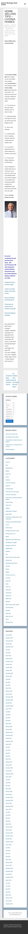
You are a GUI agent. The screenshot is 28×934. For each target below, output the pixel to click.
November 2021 (9, 640)
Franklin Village (9, 502)
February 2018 (9, 726)
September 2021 (9, 646)
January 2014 (9, 865)
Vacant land (8, 595)
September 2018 (9, 706)
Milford (7, 536)
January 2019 (9, 694)
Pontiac (7, 569)
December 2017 (9, 732)
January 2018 (9, 729)
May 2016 (8, 785)
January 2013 (9, 900)
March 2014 (8, 859)
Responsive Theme (17, 926)
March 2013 (8, 895)
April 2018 (8, 720)
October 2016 (9, 770)
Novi (7, 554)
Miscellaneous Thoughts (11, 542)
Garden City (8, 505)
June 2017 (8, 750)
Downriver (8, 485)
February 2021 (9, 658)
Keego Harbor (9, 514)
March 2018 (8, 723)
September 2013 (9, 877)
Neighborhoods (9, 548)
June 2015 (8, 815)
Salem (7, 584)
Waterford (8, 601)
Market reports (9, 527)
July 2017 (8, 747)
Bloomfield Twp (9, 468)
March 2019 (8, 688)
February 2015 (9, 827)
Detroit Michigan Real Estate (9, 3)
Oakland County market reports (13, 557)
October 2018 (9, 703)
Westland (8, 610)
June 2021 (8, 652)
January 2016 (9, 794)
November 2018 (9, 700)
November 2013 (9, 871)
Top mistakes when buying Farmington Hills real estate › (15, 380)
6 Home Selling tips (10, 449)
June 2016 (8, 782)
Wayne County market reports (12, 604)
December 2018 (9, 697)
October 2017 (9, 738)
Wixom (7, 619)
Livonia (6, 30)
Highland (8, 508)
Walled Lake (8, 598)
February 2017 (9, 762)
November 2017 (9, 735)
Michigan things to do (10, 533)
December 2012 (9, 903)
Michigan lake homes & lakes (12, 530)
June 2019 (8, 679)
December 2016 (9, 767)
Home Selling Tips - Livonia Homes (10, 34)
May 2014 (8, 853)
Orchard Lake (9, 560)
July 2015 (8, 812)
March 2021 (8, 655)
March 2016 (8, 788)
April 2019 (8, 685)
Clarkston (8, 479)
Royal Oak (8, 581)
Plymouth (8, 566)
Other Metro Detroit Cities (11, 563)
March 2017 (8, 759)
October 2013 (9, 874)
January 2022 (9, 635)
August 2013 (8, 880)
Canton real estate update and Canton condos (10, 291)
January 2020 (9, 670)
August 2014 (8, 844)
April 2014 (8, 856)
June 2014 (8, 850)
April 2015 (8, 821)
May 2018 (8, 717)
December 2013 (9, 868)
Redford (7, 572)
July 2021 (8, 649)
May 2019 (8, 682)
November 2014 (9, 835)
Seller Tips (12, 30)
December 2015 (9, 797)
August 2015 (8, 809)
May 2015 (8, 818)
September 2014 (9, 841)
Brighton (7, 471)
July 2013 (8, 883)
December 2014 (9, 833)
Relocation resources (10, 575)
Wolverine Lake (9, 622)
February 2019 (9, 691)
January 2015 (9, 830)
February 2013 (9, 897)
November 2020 (9, 661)
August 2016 (8, 776)
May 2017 (8, 753)
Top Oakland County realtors (12, 437)
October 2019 (9, 676)
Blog (7, 465)
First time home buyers (11, 494)
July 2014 (8, 847)
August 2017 (8, 744)
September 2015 (9, 806)
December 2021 (9, 638)
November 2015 (9, 800)
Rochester (8, 578)
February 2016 (9, 791)
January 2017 (9, 765)
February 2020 (9, 667)
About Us (8, 462)
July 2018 (8, 711)
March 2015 (8, 824)
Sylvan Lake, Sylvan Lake (12, 434)
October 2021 (9, 643)
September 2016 (9, 773)
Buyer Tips (8, 474)
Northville (8, 551)
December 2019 (9, 673)
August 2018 (8, 708)
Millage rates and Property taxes (13, 539)
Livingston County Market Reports (13, 521)
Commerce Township (10, 482)
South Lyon (8, 589)
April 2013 (8, 892)
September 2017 (9, 741)
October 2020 (9, 664)
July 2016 (8, 779)
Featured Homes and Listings (12, 491)
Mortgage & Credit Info (11, 545)
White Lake (8, 613)
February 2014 (9, 862)
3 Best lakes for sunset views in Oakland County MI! (10, 306)
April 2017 (8, 756)
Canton (7, 477)
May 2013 (8, 889)
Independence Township (11, 511)
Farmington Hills (9, 488)
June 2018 (8, 714)
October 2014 (9, 838)
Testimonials (8, 592)
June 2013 (8, 886)
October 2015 (9, 803)
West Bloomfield (9, 607)
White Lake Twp (9, 616)
